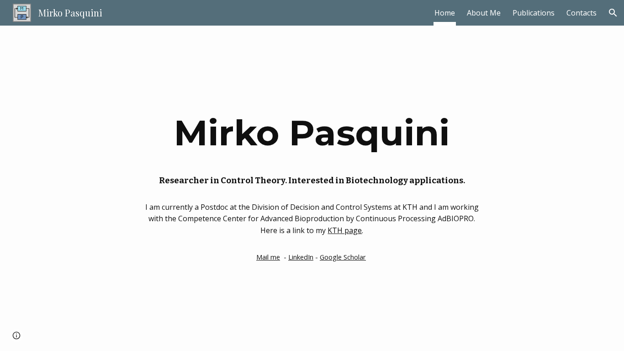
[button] (613, 13)
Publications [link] (534, 13)
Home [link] (444, 13)
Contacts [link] (581, 13)
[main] (312, 132)
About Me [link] (484, 13)
